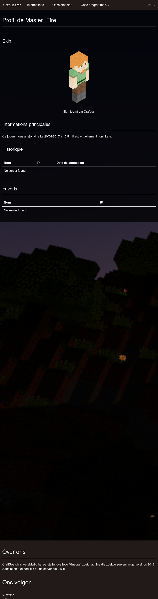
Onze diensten (62, 5)
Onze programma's (94, 5)
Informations (36, 5)
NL (150, 5)
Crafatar (89, 111)
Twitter (9, 595)
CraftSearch (12, 4)
